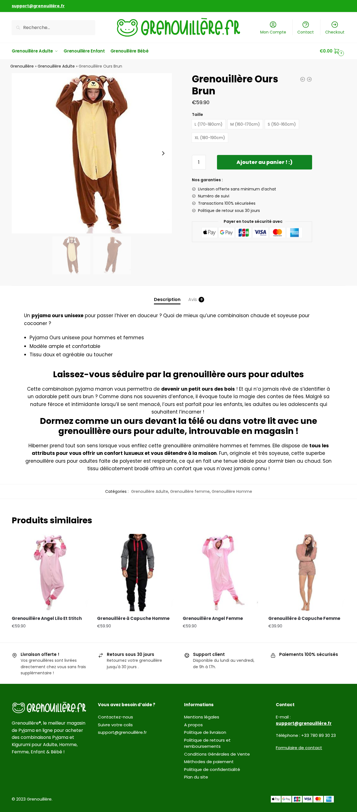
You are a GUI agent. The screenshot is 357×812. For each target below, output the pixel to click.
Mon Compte (273, 32)
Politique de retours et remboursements (207, 743)
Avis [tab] (192, 299)
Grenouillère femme (190, 491)
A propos (193, 725)
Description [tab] (167, 299)
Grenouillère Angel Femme (213, 618)
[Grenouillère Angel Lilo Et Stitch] (50, 572)
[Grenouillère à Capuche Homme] (135, 572)
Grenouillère (22, 66)
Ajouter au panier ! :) (265, 162)
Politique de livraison (205, 732)
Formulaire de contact (299, 748)
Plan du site (196, 777)
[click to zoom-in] (92, 153)
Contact (305, 32)
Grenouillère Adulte (56, 66)
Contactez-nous (115, 717)
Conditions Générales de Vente (217, 754)
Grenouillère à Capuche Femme (304, 618)
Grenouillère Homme (232, 491)
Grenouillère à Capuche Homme (133, 618)
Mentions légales (201, 717)
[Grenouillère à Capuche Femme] (307, 572)
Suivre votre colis (115, 725)
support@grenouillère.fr (122, 732)
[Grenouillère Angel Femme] (221, 572)
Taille (197, 114)
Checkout (334, 32)
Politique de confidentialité (212, 769)
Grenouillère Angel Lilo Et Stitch (47, 618)
